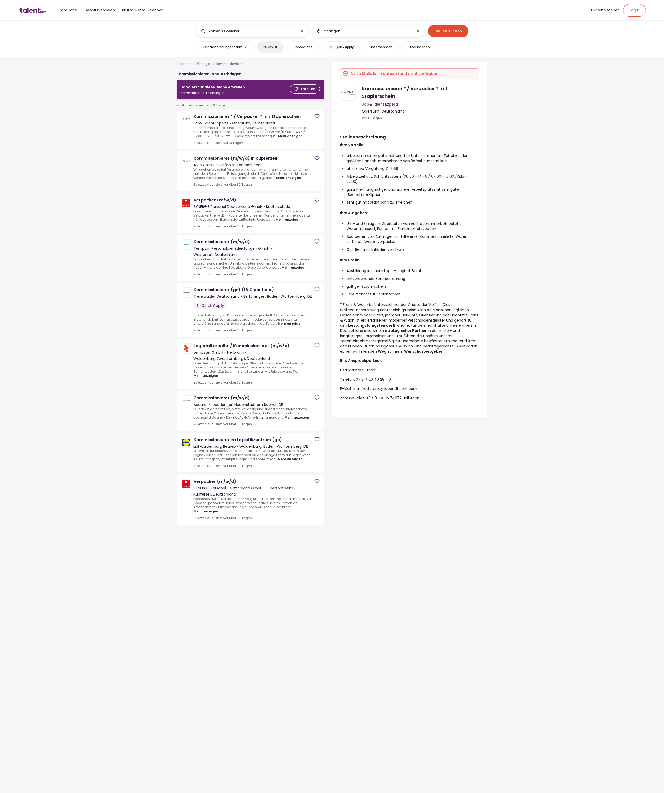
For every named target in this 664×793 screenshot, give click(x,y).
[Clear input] (302, 31)
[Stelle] (248, 31)
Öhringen (204, 63)
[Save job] (317, 116)
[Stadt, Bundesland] (364, 31)
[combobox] (252, 31)
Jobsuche (184, 63)
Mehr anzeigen (290, 136)
